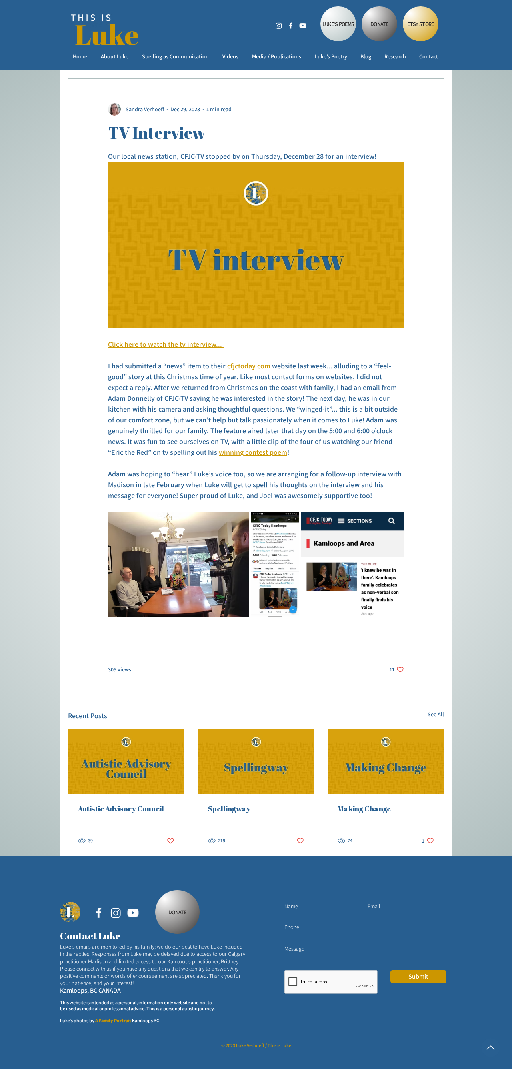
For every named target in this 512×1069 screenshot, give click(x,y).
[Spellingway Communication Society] (256, 761)
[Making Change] (386, 761)
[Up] (490, 1047)
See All (436, 714)
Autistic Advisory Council (121, 808)
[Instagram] (279, 26)
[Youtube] (303, 26)
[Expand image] (178, 564)
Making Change (364, 808)
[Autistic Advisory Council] (126, 761)
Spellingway (229, 808)
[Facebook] (291, 26)
